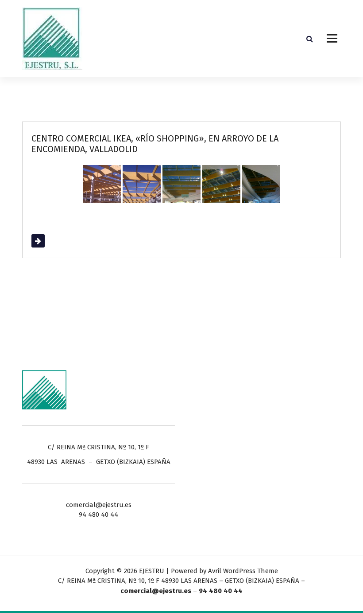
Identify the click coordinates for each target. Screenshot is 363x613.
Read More (47, 241)
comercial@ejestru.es (155, 591)
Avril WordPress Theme (243, 571)
